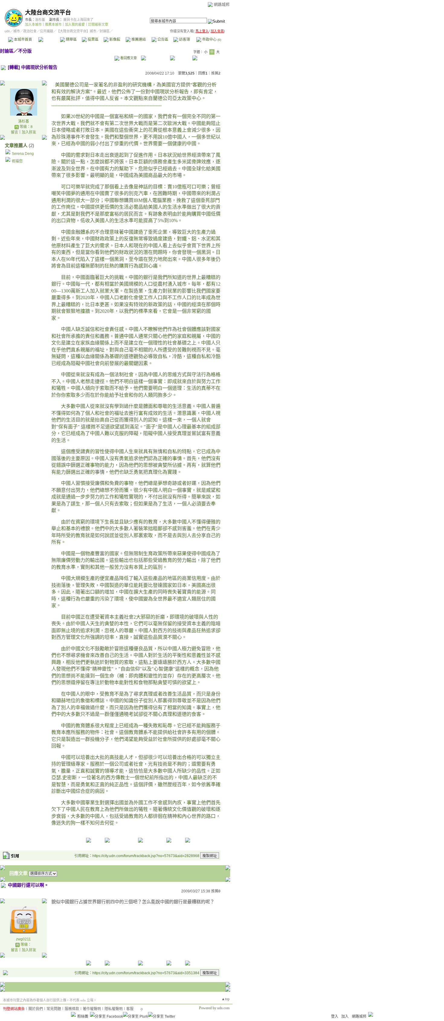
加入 (345, 1016)
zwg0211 (23, 939)
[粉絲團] (73, 1014)
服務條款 (72, 1009)
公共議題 (46, 31)
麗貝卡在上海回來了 (78, 19)
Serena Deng (23, 154)
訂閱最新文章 (98, 24)
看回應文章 (128, 58)
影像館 (114, 39)
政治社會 (30, 31)
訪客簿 (184, 39)
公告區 (162, 39)
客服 (130, 1009)
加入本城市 (33, 24)
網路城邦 (222, 4)
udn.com (223, 1008)
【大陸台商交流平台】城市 (76, 31)
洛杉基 (40, 19)
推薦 (215, 73)
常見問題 (54, 1009)
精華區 (71, 39)
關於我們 (35, 1009)
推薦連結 (138, 39)
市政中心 (211, 39)
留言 (14, 132)
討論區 (49, 39)
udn (7, 31)
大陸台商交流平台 (48, 12)
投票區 (92, 39)
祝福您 (17, 161)
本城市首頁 (22, 39)
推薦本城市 (53, 24)
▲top (225, 999)
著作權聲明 (92, 1009)
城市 (16, 31)
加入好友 (29, 132)
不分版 (25, 50)
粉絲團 (82, 1016)
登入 (334, 1016)
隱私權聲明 (114, 1009)
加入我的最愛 (75, 24)
